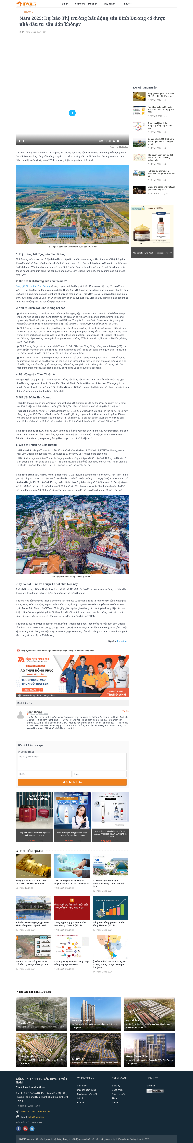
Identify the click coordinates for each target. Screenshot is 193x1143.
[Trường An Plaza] (41, 1050)
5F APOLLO (78, 1059)
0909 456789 (43, 1111)
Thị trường (26, 11)
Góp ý (80, 1098)
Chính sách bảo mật (87, 1094)
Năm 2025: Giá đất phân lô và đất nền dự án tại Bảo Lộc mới (32, 963)
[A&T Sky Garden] (95, 1015)
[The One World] (41, 1014)
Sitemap (151, 1085)
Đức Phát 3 (132, 1020)
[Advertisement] (96, 56)
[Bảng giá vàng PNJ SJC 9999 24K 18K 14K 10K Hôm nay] (33, 866)
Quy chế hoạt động (86, 1090)
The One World (26, 1023)
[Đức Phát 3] (149, 1014)
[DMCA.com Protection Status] (155, 1091)
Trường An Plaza (27, 1056)
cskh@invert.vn (36, 1117)
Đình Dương (34, 711)
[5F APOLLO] (95, 1050)
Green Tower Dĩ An (137, 1056)
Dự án (65, 3)
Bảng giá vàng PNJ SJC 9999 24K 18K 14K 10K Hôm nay (31, 882)
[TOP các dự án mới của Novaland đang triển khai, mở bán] (110, 866)
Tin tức (126, 3)
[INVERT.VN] (26, 4)
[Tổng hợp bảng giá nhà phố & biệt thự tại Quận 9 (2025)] (72, 908)
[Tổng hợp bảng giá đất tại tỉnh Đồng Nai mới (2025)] (110, 908)
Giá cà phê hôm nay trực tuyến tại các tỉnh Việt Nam (161, 188)
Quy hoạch (110, 3)
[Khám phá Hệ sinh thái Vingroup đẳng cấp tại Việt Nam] (72, 947)
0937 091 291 (28, 1111)
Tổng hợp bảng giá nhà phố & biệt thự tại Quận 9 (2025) (69, 924)
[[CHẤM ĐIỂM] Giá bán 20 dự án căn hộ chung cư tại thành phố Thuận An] (110, 947)
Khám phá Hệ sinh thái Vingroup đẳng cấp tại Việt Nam (71, 963)
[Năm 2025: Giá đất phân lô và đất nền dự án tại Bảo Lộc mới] (33, 947)
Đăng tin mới (118, 1094)
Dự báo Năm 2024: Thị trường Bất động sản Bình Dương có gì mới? (161, 141)
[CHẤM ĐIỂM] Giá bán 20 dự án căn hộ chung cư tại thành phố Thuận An (109, 964)
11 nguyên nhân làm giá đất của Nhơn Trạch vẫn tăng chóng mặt (160, 157)
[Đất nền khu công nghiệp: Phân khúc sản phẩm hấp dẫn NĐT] (33, 908)
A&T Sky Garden (82, 1020)
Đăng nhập (117, 1090)
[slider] (60, 141)
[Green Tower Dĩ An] (149, 1050)
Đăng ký (116, 1085)
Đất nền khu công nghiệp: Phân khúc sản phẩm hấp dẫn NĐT (32, 924)
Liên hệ (80, 1102)
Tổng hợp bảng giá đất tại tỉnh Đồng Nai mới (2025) (109, 924)
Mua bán (93, 3)
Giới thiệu (81, 1085)
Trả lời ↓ (125, 711)
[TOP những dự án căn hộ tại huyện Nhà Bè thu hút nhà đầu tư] (72, 866)
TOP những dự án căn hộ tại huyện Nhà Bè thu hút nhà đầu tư (71, 882)
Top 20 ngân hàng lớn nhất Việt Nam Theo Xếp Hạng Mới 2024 (161, 109)
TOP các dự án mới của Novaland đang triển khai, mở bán (108, 883)
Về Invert (80, 3)
